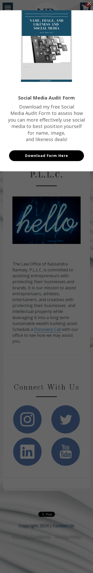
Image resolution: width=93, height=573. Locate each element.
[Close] (89, 4)
